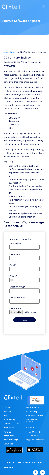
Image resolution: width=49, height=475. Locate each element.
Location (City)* (17, 286)
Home (5, 52)
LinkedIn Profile (17, 297)
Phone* (13, 276)
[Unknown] (12, 280)
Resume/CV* (15, 308)
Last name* (15, 254)
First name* (15, 243)
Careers (14, 52)
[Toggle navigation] (43, 6)
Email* (12, 265)
